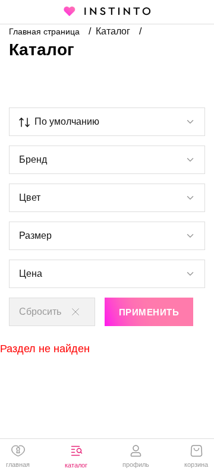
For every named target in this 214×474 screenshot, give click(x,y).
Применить (149, 312)
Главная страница (45, 31)
